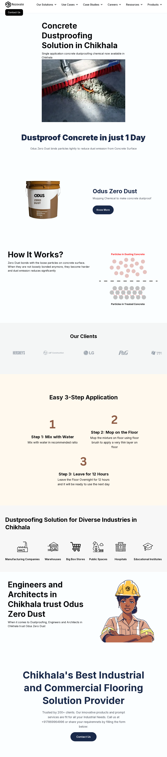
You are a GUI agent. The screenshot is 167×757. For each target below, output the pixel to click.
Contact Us (14, 12)
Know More (103, 209)
